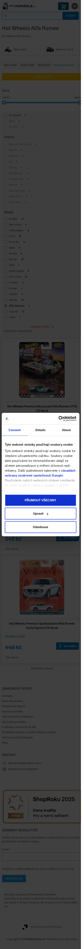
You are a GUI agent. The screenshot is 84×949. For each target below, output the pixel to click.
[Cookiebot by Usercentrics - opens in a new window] (58, 418)
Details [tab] (40, 430)
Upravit (38, 513)
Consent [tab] (15, 430)
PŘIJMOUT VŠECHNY (40, 500)
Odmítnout (40, 527)
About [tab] (66, 430)
